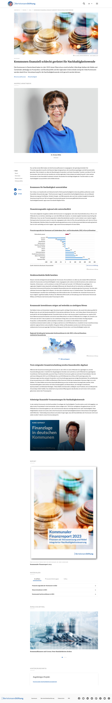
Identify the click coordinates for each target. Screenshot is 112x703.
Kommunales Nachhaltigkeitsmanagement (45, 681)
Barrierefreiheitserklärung (47, 698)
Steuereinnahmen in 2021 (39, 590)
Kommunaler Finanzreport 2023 (41, 564)
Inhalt (16, 170)
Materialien (17, 175)
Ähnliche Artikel (18, 178)
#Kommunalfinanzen (20, 77)
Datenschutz (61, 698)
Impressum (34, 698)
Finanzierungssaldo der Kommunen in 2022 (44, 585)
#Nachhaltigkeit (32, 77)
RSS (69, 698)
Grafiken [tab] (37, 579)
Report (16, 173)
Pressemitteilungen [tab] (52, 579)
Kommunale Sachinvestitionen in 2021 (43, 594)
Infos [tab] (65, 579)
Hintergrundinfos (19, 181)
